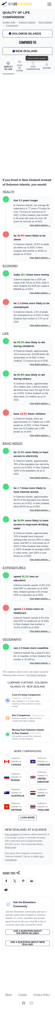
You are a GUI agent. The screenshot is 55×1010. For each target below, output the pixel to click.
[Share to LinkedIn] (31, 881)
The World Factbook (36, 675)
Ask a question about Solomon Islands (27, 932)
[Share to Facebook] (6, 881)
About (8, 994)
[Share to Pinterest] (23, 881)
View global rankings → (40, 225)
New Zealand (11, 834)
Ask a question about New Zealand (27, 943)
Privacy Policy (41, 994)
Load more (27, 817)
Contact (22, 994)
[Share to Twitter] (14, 881)
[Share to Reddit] (6, 889)
